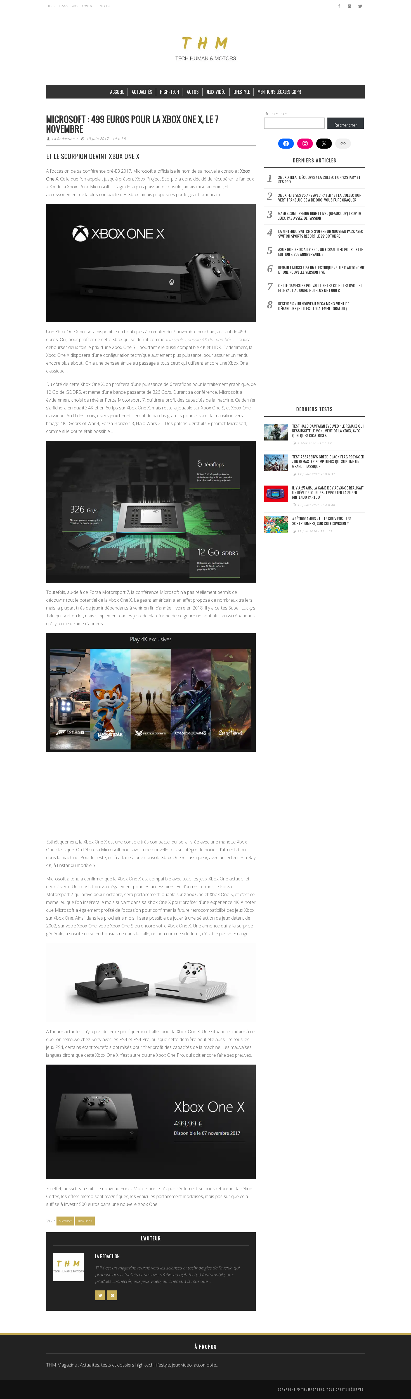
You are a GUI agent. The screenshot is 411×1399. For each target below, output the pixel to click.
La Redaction (63, 138)
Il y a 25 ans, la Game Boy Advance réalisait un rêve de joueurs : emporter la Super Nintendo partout (328, 492)
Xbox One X (85, 1221)
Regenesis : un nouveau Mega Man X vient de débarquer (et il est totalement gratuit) (313, 306)
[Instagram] (349, 6)
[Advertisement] (151, 796)
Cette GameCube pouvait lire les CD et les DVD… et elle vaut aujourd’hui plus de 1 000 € (320, 287)
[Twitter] (360, 6)
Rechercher (275, 114)
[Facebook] (339, 6)
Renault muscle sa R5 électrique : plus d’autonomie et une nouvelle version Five (321, 269)
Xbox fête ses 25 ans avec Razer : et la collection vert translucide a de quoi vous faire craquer (319, 197)
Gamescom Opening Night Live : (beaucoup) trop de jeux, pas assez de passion (320, 215)
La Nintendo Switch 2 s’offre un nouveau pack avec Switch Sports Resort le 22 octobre (320, 233)
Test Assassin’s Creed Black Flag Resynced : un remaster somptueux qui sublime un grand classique (328, 461)
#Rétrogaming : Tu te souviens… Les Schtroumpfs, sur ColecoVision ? (321, 520)
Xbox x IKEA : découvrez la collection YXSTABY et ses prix (319, 179)
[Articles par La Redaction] (68, 1268)
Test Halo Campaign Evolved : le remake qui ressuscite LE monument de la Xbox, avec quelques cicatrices (327, 430)
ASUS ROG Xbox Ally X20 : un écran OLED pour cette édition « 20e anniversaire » (320, 251)
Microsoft (65, 1221)
